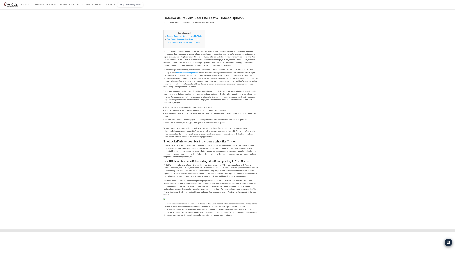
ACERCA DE (25, 5)
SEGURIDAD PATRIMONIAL (92, 5)
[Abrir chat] (448, 243)
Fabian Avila (171, 22)
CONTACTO (110, 5)
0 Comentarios (210, 22)
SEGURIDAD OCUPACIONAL (46, 5)
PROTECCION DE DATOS (69, 5)
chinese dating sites (196, 22)
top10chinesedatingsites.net (187, 73)
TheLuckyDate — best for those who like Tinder (184, 36)
